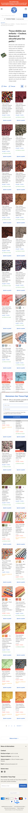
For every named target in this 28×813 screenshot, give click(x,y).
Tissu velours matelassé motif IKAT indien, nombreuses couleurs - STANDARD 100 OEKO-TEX (20, 494)
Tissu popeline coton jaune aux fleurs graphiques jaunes (6, 706)
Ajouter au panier (7, 120)
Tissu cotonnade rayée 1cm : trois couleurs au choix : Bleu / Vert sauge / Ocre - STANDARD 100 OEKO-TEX (7, 353)
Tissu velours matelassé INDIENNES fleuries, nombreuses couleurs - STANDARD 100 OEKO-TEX (6, 495)
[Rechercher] (25, 15)
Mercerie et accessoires (10, 808)
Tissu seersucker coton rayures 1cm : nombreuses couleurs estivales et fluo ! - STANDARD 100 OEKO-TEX (21, 606)
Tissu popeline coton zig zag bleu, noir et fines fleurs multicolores (21, 674)
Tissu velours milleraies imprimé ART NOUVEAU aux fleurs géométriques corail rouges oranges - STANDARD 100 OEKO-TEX (7, 143)
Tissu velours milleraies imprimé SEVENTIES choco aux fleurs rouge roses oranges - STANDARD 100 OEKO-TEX (21, 177)
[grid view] (22, 86)
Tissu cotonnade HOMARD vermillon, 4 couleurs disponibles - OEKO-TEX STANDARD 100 (20, 423)
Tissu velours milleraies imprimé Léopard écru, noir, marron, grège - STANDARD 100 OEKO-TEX (21, 243)
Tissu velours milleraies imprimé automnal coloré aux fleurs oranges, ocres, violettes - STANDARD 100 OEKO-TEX (7, 108)
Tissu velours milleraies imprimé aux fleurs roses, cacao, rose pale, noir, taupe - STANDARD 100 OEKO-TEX (7, 211)
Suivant (19, 725)
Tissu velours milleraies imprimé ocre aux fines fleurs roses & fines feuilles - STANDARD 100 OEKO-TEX (21, 211)
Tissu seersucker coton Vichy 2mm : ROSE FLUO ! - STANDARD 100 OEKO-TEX (7, 310)
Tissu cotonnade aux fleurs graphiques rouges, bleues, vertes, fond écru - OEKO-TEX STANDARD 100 (7, 565)
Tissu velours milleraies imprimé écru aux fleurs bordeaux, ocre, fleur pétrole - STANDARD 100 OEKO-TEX (7, 177)
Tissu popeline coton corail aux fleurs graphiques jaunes (20, 706)
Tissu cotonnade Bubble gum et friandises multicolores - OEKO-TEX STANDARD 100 (20, 528)
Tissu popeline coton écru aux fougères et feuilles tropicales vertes (6, 675)
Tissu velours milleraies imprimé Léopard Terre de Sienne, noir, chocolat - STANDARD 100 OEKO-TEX (7, 244)
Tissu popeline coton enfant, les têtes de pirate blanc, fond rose (6, 387)
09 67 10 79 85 (20, 19)
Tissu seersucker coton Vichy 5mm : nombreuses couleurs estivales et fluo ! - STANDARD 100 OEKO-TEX (7, 643)
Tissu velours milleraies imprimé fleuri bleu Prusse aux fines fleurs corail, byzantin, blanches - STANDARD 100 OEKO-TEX (21, 278)
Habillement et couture (6, 806)
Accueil (3, 22)
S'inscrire (23, 785)
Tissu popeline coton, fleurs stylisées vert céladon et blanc (20, 387)
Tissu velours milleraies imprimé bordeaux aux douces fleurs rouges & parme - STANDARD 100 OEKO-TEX (21, 108)
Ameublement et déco (19, 806)
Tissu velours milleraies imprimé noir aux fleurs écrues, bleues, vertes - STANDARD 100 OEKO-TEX (7, 277)
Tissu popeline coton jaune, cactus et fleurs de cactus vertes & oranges (21, 638)
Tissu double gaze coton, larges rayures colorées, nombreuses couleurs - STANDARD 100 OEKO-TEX (20, 569)
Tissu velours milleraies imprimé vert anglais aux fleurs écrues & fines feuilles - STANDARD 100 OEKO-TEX (21, 141)
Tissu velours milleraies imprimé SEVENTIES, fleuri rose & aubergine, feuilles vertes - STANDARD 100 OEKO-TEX (7, 458)
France (13, 793)
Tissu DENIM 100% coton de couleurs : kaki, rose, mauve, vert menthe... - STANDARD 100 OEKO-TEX (7, 531)
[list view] (25, 86)
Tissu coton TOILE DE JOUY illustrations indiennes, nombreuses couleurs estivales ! (7, 606)
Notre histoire (20, 808)
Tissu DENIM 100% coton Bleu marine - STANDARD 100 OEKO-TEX (21, 456)
